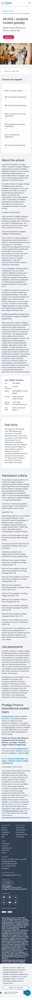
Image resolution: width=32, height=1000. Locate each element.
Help (3, 836)
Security (4, 852)
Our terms (4, 845)
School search (20, 827)
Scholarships (5, 832)
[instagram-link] (4, 902)
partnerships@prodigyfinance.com (11, 875)
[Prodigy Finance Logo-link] (7, 3)
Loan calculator (20, 832)
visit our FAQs (23, 753)
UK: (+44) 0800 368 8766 (9, 863)
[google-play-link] (4, 912)
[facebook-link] (10, 897)
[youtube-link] (10, 902)
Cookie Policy (8, 983)
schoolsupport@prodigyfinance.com (16, 817)
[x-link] (15, 897)
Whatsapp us (5, 868)
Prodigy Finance (8, 716)
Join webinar (7, 882)
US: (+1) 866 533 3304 (8, 866)
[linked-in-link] (4, 897)
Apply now (8, 37)
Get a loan (5, 830)
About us (4, 827)
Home (5, 11)
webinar (13, 753)
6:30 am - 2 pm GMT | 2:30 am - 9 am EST (14, 859)
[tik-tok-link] (15, 902)
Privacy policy (6, 843)
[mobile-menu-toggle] (29, 2)
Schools (11, 11)
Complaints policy (7, 848)
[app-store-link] (10, 912)
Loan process (20, 836)
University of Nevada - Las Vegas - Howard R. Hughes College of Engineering (15, 761)
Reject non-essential (16, 987)
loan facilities (10, 727)
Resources (5, 834)
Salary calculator (21, 830)
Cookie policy (5, 850)
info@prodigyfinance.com (14, 811)
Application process (21, 834)
